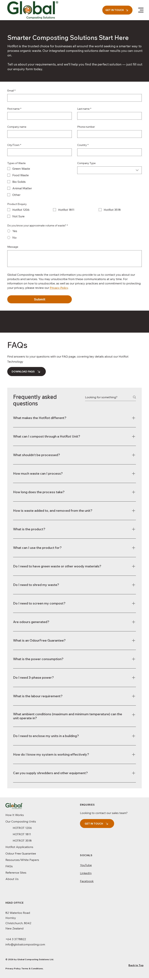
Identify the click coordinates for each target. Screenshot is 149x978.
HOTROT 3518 (22, 840)
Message (12, 246)
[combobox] (109, 170)
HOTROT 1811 (22, 834)
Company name (16, 126)
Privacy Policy (12, 968)
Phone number (86, 126)
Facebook (87, 881)
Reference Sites (15, 872)
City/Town (14, 145)
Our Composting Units (20, 821)
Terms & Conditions (32, 968)
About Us (12, 879)
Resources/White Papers (22, 860)
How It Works (14, 815)
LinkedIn (86, 873)
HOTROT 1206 (22, 828)
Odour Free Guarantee (20, 853)
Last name (84, 108)
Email (11, 90)
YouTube (86, 865)
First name (14, 108)
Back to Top (136, 965)
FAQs (9, 866)
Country (82, 145)
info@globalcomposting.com (25, 944)
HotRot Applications (19, 847)
